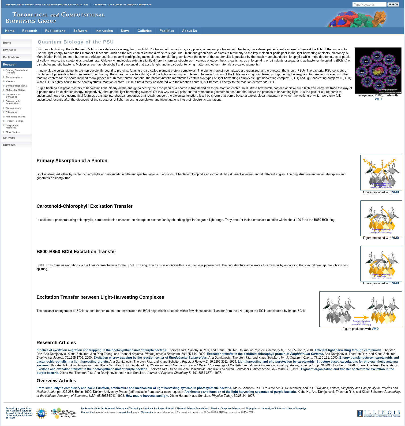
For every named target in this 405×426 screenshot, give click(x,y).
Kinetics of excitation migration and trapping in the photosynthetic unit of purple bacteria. (102, 350)
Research (29, 31)
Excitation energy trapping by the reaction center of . (151, 357)
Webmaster (147, 412)
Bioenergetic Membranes (13, 102)
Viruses (10, 81)
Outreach (9, 145)
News (125, 31)
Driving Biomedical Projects (17, 71)
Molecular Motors (16, 90)
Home (9, 31)
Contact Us (87, 412)
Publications (55, 31)
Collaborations (14, 77)
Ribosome (11, 112)
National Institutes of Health (159, 408)
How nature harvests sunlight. (147, 395)
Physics (215, 408)
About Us (189, 31)
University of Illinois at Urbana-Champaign (122, 4)
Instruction (104, 31)
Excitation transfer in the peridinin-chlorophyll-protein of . (265, 354)
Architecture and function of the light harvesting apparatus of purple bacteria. (240, 391)
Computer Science (230, 408)
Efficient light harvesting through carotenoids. (348, 350)
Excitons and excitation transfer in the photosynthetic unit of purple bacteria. (92, 369)
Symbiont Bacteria (16, 85)
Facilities (167, 31)
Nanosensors (13, 108)
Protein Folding (14, 121)
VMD (378, 99)
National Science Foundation (192, 408)
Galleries (145, 31)
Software (80, 31)
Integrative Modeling (12, 126)
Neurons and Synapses (13, 95)
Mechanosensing (15, 116)
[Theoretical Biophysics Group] (53, 22)
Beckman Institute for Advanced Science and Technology (111, 408)
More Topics (13, 132)
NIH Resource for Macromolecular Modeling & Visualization (47, 4)
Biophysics (252, 408)
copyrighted (125, 412)
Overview (9, 50)
